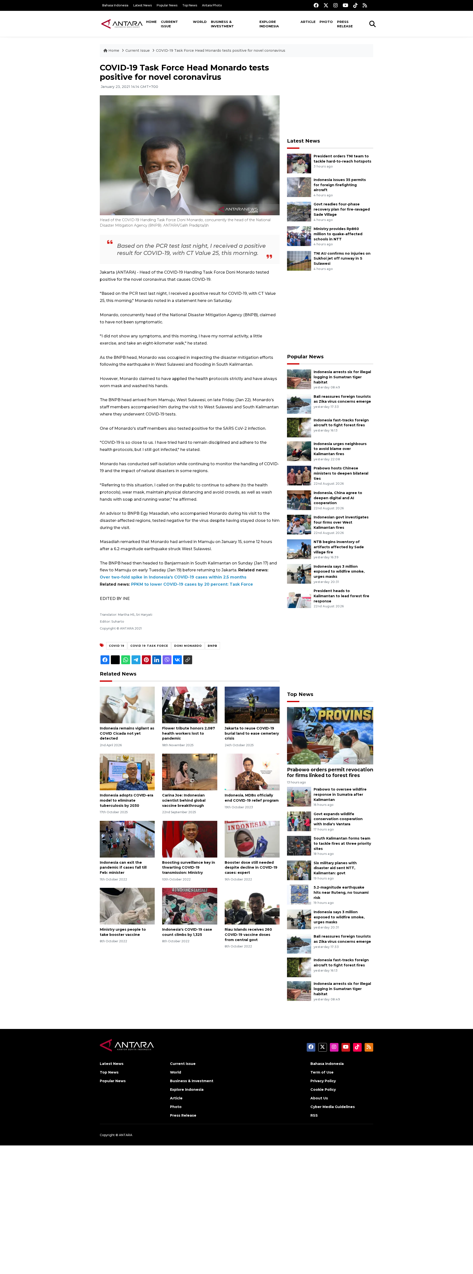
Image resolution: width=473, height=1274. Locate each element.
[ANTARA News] (122, 24)
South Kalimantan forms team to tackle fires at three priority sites (342, 843)
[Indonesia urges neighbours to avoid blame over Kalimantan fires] (299, 450)
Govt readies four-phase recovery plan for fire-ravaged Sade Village (342, 209)
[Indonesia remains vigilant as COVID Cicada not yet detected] (127, 704)
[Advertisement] (330, 97)
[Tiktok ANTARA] (355, 5)
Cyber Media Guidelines (332, 1107)
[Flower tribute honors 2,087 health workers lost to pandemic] (189, 704)
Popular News (167, 5)
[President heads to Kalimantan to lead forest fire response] (299, 598)
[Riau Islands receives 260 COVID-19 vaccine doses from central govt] (252, 906)
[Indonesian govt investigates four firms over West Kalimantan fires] (299, 524)
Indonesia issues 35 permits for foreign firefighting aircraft (340, 185)
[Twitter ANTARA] (325, 5)
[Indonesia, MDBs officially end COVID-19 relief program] (252, 771)
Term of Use (322, 1072)
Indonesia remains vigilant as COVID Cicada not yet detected (127, 733)
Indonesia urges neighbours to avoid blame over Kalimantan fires (340, 449)
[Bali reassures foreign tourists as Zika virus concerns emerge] (299, 403)
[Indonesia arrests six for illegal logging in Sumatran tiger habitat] (299, 379)
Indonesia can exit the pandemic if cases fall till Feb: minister (123, 867)
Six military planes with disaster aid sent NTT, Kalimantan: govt (335, 868)
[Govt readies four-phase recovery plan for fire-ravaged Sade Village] (299, 211)
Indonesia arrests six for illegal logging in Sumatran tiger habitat (342, 377)
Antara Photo (212, 5)
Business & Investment (222, 24)
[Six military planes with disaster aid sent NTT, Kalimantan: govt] (299, 870)
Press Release (345, 24)
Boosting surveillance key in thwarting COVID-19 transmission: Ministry (188, 867)
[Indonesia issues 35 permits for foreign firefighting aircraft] (299, 186)
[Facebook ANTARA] (316, 5)
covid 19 (116, 645)
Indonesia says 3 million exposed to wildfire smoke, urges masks (339, 571)
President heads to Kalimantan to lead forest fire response (341, 596)
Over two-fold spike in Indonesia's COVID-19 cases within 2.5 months (173, 577)
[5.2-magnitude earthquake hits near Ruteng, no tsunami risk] (299, 894)
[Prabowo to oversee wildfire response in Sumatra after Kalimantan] (299, 796)
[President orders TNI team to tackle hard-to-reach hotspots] (299, 163)
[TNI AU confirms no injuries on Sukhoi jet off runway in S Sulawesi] (299, 260)
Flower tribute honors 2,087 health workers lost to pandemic (188, 733)
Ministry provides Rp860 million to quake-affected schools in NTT (338, 234)
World (200, 22)
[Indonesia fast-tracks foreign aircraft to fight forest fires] (299, 427)
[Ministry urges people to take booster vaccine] (127, 906)
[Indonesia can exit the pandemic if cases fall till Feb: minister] (127, 838)
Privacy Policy (323, 1081)
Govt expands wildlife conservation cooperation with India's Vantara (338, 819)
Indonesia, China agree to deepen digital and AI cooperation (338, 498)
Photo (326, 22)
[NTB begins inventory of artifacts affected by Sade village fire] (299, 548)
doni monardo (188, 645)
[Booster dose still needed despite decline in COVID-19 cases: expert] (252, 838)
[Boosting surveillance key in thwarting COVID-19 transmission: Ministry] (189, 838)
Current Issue (169, 24)
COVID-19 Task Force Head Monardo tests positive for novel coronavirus (220, 50)
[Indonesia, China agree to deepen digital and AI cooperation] (299, 499)
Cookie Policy (323, 1089)
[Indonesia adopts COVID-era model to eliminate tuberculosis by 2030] (127, 771)
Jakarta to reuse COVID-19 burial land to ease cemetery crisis (252, 733)
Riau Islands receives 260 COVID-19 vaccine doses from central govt (248, 934)
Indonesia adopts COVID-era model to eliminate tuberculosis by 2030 (126, 800)
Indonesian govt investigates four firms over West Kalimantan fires (341, 522)
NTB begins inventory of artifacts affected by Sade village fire (339, 547)
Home (151, 22)
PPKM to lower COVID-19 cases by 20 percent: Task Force (192, 584)
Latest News (142, 5)
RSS (314, 1115)
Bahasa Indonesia (115, 5)
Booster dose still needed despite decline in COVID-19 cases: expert (251, 867)
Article (308, 22)
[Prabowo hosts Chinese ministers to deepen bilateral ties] (299, 475)
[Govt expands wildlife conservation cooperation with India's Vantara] (299, 821)
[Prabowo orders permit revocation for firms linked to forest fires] (330, 735)
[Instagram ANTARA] (335, 5)
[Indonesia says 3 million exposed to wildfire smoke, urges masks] (299, 573)
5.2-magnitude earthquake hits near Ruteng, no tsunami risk (341, 892)
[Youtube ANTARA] (345, 5)
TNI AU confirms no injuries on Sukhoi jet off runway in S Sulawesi (342, 258)
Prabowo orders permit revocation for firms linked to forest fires (330, 772)
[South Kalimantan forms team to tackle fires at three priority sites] (299, 845)
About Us (319, 1098)
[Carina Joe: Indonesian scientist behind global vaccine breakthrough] (189, 771)
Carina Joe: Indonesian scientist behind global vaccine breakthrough (183, 800)
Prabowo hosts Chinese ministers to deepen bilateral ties (341, 473)
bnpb (212, 645)
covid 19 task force (149, 645)
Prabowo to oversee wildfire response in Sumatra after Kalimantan (340, 794)
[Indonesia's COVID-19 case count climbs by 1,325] (189, 906)
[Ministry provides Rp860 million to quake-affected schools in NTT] (299, 235)
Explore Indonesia (269, 24)
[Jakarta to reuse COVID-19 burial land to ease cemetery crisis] (252, 704)
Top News (189, 5)
